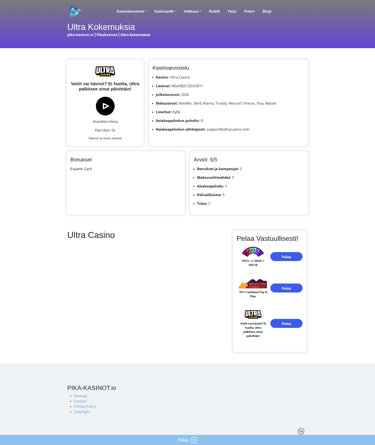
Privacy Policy (85, 406)
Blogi (267, 11)
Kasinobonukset (130, 11)
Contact (80, 401)
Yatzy (231, 11)
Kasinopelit (164, 11)
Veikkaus (191, 11)
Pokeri (249, 11)
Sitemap (80, 396)
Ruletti (214, 11)
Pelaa (286, 257)
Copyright (82, 411)
